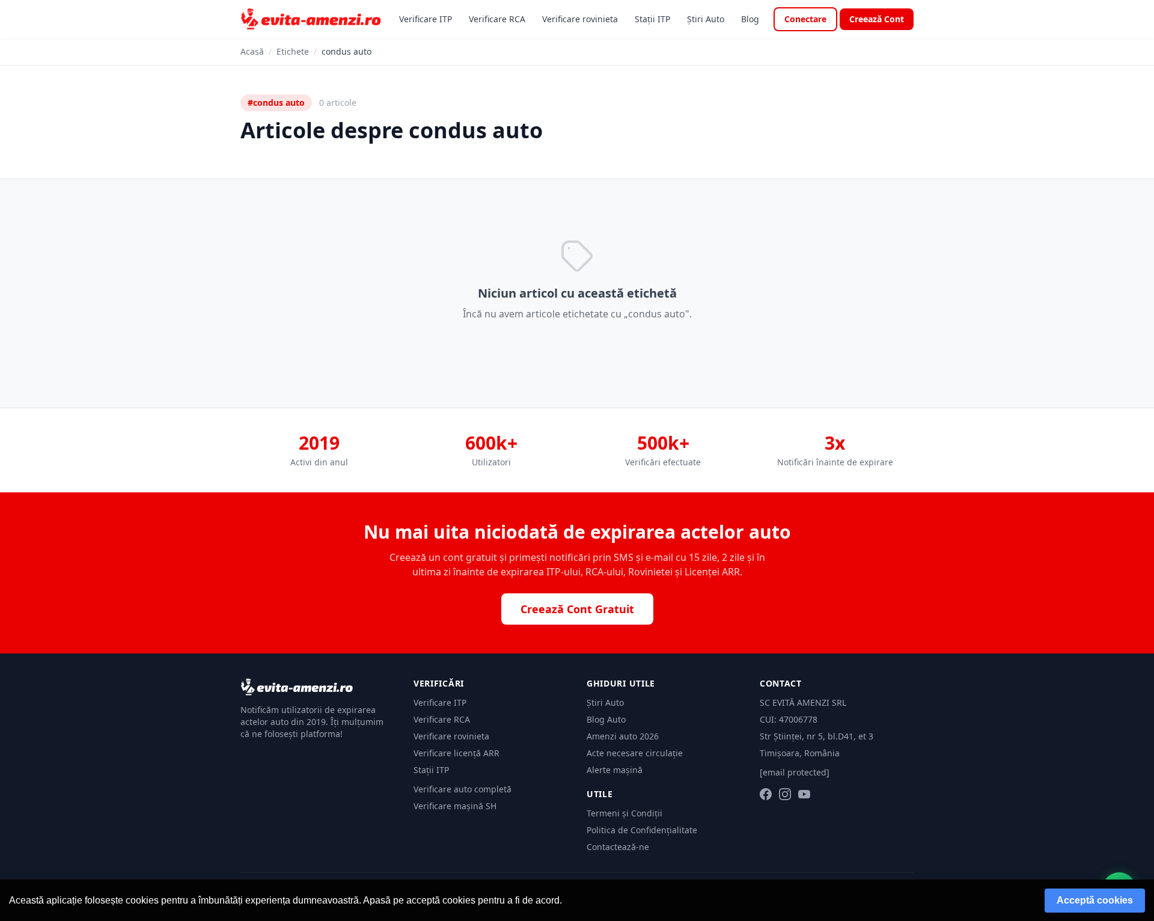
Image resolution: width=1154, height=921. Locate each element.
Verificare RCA (497, 19)
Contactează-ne (618, 846)
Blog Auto (606, 719)
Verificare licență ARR (456, 753)
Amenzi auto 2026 (623, 736)
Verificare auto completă (462, 789)
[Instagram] (785, 794)
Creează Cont (876, 19)
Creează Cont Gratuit (577, 609)
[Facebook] (766, 794)
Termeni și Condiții (624, 813)
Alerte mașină (615, 770)
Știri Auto (705, 19)
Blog (750, 19)
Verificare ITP (425, 19)
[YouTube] (804, 794)
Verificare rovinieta (580, 19)
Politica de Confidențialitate (642, 830)
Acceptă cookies (1095, 900)
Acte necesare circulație (635, 753)
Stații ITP (652, 19)
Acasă (252, 51)
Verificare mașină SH (455, 806)
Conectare (805, 19)
